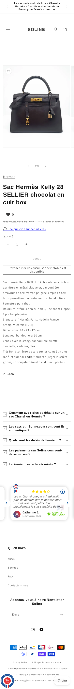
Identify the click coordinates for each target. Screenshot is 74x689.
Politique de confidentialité (24, 668)
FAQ (10, 576)
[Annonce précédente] (7, 6)
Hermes (9, 176)
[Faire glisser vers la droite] (45, 165)
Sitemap (13, 567)
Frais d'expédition (25, 221)
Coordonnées (52, 674)
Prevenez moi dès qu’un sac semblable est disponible (37, 269)
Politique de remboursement (46, 662)
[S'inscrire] (61, 614)
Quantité (8, 236)
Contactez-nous (18, 585)
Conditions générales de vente (28, 680)
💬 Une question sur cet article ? (24, 229)
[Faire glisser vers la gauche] (28, 165)
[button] (8, 29)
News (11, 558)
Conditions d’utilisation (55, 668)
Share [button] (11, 374)
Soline (24, 662)
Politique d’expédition (30, 674)
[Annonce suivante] (66, 6)
